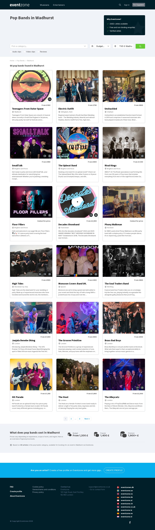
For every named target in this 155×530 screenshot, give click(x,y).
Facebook (130, 522)
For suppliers (138, 5)
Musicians (44, 5)
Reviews (43, 52)
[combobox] (126, 46)
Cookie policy (38, 487)
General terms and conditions (44, 489)
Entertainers (59, 5)
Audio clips (16, 52)
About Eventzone (17, 496)
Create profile (114, 470)
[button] (49, 46)
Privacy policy (38, 492)
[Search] (120, 4)
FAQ (11, 487)
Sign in (126, 5)
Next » (87, 419)
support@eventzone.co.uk (99, 487)
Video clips (30, 52)
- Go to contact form (97, 489)
